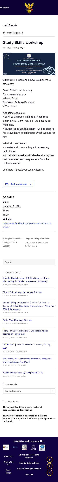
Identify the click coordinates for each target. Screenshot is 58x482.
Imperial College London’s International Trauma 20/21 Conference (37, 242)
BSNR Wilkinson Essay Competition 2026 (23, 372)
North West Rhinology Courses (17, 320)
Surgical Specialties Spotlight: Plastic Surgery (12, 242)
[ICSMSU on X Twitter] (49, 473)
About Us (8, 456)
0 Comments (23, 285)
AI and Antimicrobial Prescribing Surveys (22, 292)
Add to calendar (19, 183)
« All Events (10, 25)
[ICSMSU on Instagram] (49, 466)
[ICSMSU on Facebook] (49, 460)
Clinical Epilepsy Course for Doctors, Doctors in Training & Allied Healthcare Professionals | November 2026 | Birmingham (29, 306)
